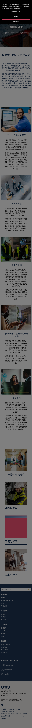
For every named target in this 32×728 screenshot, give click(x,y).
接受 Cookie (16, 21)
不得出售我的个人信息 (16, 11)
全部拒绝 (16, 16)
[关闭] (30, 2)
